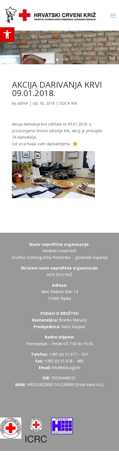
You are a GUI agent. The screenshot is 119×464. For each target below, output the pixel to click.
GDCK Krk (68, 103)
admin (22, 103)
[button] (7, 34)
